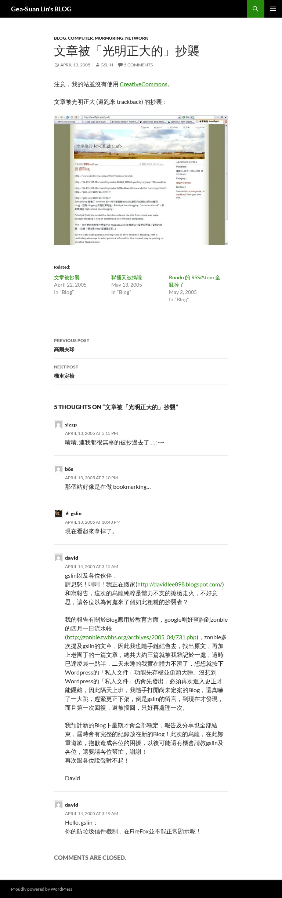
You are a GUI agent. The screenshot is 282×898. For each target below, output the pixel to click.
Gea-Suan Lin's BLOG (41, 9)
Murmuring (109, 38)
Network (136, 38)
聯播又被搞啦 (126, 277)
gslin (107, 65)
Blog (60, 38)
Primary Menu (273, 9)
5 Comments (138, 65)
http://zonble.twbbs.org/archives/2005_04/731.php (131, 636)
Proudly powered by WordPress (41, 889)
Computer (80, 38)
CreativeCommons (143, 83)
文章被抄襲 (67, 277)
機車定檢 (66, 371)
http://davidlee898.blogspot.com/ (179, 584)
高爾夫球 (71, 345)
